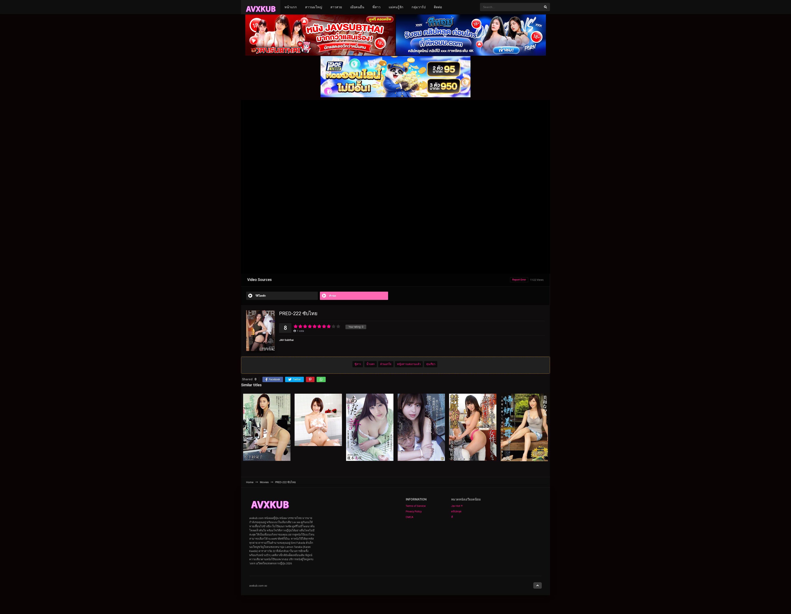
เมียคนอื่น (357, 7)
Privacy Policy (414, 511)
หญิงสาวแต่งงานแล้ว (409, 364)
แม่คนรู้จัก (396, 7)
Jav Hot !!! (457, 505)
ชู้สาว (358, 364)
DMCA (409, 517)
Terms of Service (416, 505)
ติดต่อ (438, 7)
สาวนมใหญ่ (313, 7)
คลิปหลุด (456, 511)
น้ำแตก (370, 364)
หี (452, 517)
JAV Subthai (286, 340)
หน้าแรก (290, 7)
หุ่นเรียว (430, 364)
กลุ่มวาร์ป (419, 7)
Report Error (519, 279)
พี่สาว (376, 7)
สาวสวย (336, 7)
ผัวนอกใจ (385, 364)
